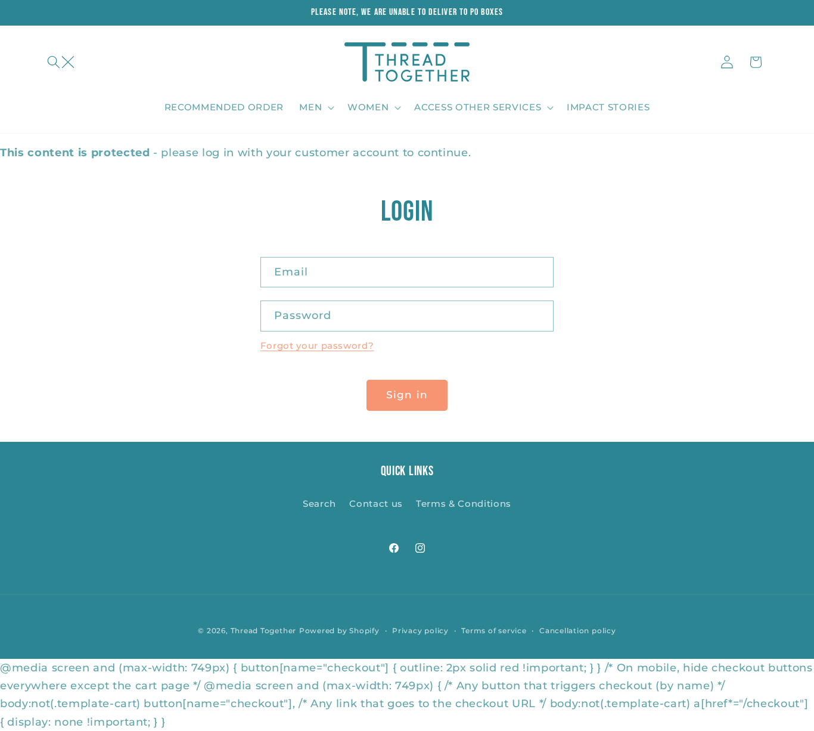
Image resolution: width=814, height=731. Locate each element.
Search (319, 503)
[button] (60, 62)
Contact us (376, 503)
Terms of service (493, 630)
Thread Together (264, 630)
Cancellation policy (577, 630)
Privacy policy (420, 630)
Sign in (407, 395)
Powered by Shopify (339, 630)
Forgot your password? (317, 345)
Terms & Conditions (463, 503)
